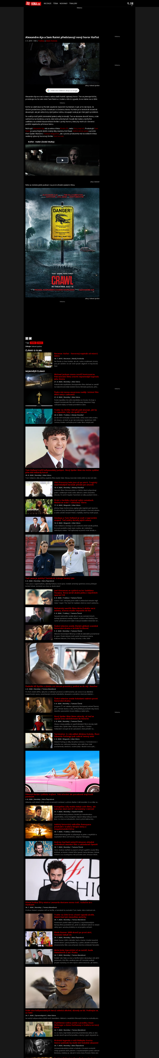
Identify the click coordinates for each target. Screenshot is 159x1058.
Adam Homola (51, 41)
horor (40, 343)
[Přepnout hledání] (128, 3)
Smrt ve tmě (58, 136)
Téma (55, 3)
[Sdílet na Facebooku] (26, 338)
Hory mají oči (79, 128)
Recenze (47, 3)
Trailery (73, 3)
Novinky (63, 3)
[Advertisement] (62, 318)
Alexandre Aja (38, 128)
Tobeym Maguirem (51, 133)
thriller (33, 343)
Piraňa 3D (64, 128)
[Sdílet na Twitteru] (30, 338)
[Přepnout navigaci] (132, 3)
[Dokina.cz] (33, 3)
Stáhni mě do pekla (80, 131)
